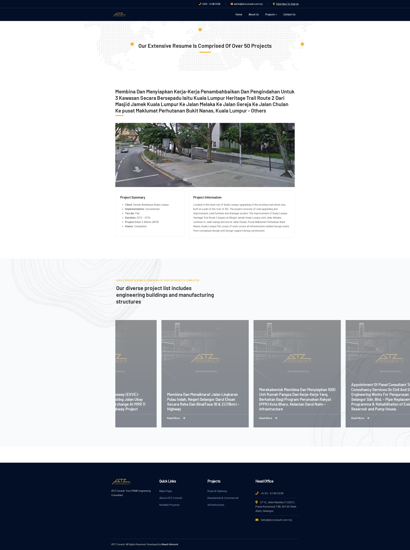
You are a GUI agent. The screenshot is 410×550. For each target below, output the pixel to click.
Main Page (165, 491)
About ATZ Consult (170, 498)
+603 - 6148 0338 (211, 4)
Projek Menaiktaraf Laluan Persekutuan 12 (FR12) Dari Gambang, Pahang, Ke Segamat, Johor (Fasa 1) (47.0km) (223, 404)
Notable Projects (169, 504)
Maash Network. (170, 544)
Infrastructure (215, 504)
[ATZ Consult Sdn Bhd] (119, 14)
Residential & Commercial (222, 498)
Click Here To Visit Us (287, 4)
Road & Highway (217, 491)
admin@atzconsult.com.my (248, 4)
